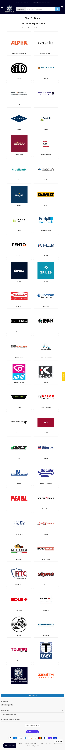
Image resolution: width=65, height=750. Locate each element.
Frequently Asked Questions (31, 743)
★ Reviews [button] (63, 376)
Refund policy (52, 743)
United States (31, 725)
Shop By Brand (18, 743)
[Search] (57, 9)
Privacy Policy (43, 743)
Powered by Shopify (32, 747)
